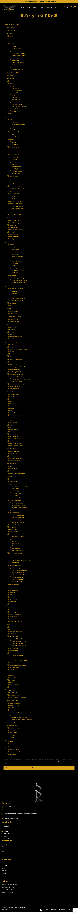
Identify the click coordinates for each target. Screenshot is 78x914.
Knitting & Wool (13, 225)
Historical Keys (13, 413)
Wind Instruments (14, 687)
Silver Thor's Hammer (17, 550)
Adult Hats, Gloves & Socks (19, 188)
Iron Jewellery (12, 527)
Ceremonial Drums (14, 678)
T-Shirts (14, 152)
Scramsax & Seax (16, 60)
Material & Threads (14, 227)
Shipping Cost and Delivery (9, 884)
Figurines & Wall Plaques (13, 242)
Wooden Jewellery (14, 584)
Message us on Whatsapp (11, 818)
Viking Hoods (15, 144)
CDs (10, 114)
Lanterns (11, 351)
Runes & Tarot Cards (13, 20)
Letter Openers (13, 422)
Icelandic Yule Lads (14, 749)
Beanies (14, 142)
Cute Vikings (15, 254)
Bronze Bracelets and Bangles (19, 484)
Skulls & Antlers (13, 732)
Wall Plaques (12, 275)
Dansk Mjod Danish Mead (15, 631)
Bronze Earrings (16, 491)
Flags (10, 410)
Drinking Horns (13, 364)
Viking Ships (15, 272)
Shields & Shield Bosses (18, 62)
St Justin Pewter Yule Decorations (18, 752)
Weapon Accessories (17, 69)
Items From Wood (12, 463)
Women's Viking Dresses (18, 208)
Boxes (10, 466)
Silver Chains (15, 541)
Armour (11, 36)
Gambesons (15, 39)
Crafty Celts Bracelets (17, 503)
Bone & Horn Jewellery (15, 479)
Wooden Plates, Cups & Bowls (17, 473)
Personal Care (10, 690)
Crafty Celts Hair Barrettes (19, 505)
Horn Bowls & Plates (14, 369)
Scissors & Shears (14, 234)
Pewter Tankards (13, 456)
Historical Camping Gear (13, 342)
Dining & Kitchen (13, 347)
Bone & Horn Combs (14, 693)
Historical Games (13, 311)
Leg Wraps (14, 196)
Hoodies (14, 150)
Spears (13, 65)
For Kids (9, 286)
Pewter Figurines (16, 268)
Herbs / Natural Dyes (14, 223)
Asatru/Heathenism (17, 90)
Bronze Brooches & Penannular (20, 486)
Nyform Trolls (15, 265)
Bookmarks (12, 81)
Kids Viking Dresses (16, 169)
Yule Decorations (11, 747)
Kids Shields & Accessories (18, 298)
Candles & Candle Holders (16, 399)
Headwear (12, 139)
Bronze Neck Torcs (16, 493)
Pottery (11, 434)
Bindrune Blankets (14, 394)
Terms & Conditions (7, 892)
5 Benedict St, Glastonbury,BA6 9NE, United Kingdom (23, 813)
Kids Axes (14, 296)
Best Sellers (10, 75)
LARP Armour (12, 595)
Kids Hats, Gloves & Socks (18, 191)
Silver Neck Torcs (16, 546)
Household (10, 392)
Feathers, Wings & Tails (15, 728)
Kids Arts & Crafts (14, 303)
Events (3, 846)
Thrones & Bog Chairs (15, 439)
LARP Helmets (12, 601)
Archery (14, 46)
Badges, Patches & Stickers (14, 73)
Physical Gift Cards (14, 321)
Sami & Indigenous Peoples (19, 106)
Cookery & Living (16, 93)
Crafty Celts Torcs (16, 510)
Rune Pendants (13, 532)
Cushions (11, 408)
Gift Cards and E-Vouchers (14, 316)
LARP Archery (12, 592)
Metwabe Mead (13, 653)
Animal (13, 247)
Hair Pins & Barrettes (14, 525)
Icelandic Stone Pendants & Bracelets (22, 560)
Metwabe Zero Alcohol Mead (19, 660)
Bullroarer (11, 675)
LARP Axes (11, 597)
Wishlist (4, 873)
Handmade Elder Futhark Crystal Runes (22, 719)
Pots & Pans (12, 354)
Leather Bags (12, 610)
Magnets (11, 425)
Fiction (13, 95)
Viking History (15, 111)
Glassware (9, 325)
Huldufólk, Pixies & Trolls (18, 261)
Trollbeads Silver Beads (18, 579)
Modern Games (13, 313)
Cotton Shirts (15, 179)
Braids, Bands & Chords (15, 220)
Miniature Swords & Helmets (19, 55)
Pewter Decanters (14, 451)
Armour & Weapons (12, 33)
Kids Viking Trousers (17, 171)
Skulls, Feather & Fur (12, 725)
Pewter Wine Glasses (14, 460)
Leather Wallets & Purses (15, 621)
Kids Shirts (14, 162)
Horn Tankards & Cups (15, 388)
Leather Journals (13, 616)
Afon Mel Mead (13, 627)
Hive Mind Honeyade (17, 639)
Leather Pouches (13, 619)
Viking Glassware (13, 339)
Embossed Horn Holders (18, 377)
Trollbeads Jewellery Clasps (19, 575)
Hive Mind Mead (13, 636)
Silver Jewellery (13, 534)
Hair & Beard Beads (14, 512)
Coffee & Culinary (12, 212)
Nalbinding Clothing (14, 186)
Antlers (13, 735)
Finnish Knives (15, 51)
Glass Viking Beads (16, 558)
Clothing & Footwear (12, 117)
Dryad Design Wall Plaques (19, 278)
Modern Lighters (13, 429)
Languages (14, 97)
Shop (3, 863)
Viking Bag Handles (14, 236)
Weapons (11, 44)
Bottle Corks (12, 327)
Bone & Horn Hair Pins (14, 695)
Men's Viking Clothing (14, 176)
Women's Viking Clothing (15, 203)
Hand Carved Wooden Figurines (20, 259)
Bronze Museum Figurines (18, 252)
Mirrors (11, 427)
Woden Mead (12, 670)
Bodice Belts (15, 122)
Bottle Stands (12, 397)
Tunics (13, 183)
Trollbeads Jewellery (14, 565)
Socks (13, 198)
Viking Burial (10, 741)
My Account (5, 865)
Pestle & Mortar (13, 432)
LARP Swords (12, 604)
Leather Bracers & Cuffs (15, 614)
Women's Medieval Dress (16, 201)
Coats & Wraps (16, 137)
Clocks (11, 401)
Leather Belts (15, 127)
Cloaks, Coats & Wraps (15, 132)
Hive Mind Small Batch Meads (19, 641)
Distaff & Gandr (13, 30)
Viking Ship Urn (13, 744)
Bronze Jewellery (13, 481)
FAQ (3, 851)
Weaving (11, 239)
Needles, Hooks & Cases (15, 232)
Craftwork (9, 218)
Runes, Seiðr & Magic (17, 104)
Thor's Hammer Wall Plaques (19, 280)
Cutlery (11, 344)
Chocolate (12, 629)
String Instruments (14, 685)
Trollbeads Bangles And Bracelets (20, 568)
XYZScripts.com (46, 913)
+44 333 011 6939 (11, 806)
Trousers (14, 181)
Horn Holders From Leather (16, 374)
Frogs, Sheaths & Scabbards (19, 53)
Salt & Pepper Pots (14, 436)
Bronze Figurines (16, 249)
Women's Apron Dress (17, 206)
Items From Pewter (12, 449)
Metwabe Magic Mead (17, 655)
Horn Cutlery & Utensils (15, 372)
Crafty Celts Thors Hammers (19, 507)
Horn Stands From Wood (15, 386)
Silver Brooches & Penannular (19, 539)
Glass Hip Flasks (13, 332)
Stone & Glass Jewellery (15, 553)
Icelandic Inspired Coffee (16, 215)
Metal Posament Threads (16, 229)
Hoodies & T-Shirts (14, 147)
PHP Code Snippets (33, 913)
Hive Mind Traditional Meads (19, 645)
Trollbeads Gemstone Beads (19, 570)
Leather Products (11, 607)
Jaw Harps (12, 680)
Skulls (13, 737)
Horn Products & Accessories (14, 359)
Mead (8, 624)
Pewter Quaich (13, 453)
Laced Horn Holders (17, 381)
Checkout (4, 870)
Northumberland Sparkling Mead (17, 665)
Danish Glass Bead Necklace (19, 556)
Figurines (11, 244)
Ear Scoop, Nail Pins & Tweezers (17, 697)
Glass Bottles (12, 329)
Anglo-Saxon (15, 86)
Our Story (4, 844)
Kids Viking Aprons (16, 166)
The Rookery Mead (14, 667)
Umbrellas (12, 441)
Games (9, 308)
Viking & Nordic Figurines (18, 270)
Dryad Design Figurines (18, 256)
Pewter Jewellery (13, 529)
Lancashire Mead (13, 648)
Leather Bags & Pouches (15, 612)
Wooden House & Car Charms (17, 471)
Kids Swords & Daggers (18, 300)
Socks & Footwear (14, 193)
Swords (13, 67)
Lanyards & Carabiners (18, 420)
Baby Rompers (15, 157)
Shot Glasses (12, 334)
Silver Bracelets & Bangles (18, 536)
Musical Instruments (12, 673)
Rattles (11, 682)
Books (10, 83)
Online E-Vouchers (14, 319)
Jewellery (9, 476)
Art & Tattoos (15, 88)
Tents (10, 356)
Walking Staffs (13, 468)
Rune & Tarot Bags (14, 705)
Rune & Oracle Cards (14, 703)
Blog (3, 849)
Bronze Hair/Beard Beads (18, 517)
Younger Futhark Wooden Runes (20, 722)
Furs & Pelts (12, 730)
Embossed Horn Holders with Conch (21, 379)
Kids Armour (15, 293)
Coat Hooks (12, 406)
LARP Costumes (13, 599)
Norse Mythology (16, 99)
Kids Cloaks (14, 159)
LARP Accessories (13, 590)
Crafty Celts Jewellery (15, 500)
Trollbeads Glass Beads (18, 572)
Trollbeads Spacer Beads (18, 582)
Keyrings (14, 418)
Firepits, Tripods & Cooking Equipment (19, 349)
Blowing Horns (13, 362)
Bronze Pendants (16, 495)
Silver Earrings (15, 543)
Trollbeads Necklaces (17, 577)
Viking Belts (14, 129)
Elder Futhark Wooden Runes (19, 717)
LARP (8, 587)
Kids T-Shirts (15, 164)
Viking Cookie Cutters (15, 443)
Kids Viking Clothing (14, 155)
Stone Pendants (16, 562)
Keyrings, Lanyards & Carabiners (17, 415)
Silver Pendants (16, 548)
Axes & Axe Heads (16, 48)
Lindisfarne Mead (13, 650)
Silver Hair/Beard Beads (18, 522)
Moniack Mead (13, 663)
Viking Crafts (15, 109)
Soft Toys (11, 305)
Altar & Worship (11, 27)
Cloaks (13, 134)
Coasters (11, 403)
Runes (13, 102)
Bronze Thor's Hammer (18, 498)
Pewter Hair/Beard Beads (18, 520)
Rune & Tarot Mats (14, 708)
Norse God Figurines (17, 263)
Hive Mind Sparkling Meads (18, 643)
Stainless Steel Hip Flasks (15, 336)
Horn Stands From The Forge (16, 384)
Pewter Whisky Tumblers (15, 458)
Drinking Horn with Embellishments (21, 367)
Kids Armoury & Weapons (16, 288)
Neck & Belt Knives (16, 58)
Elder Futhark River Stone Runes (20, 715)
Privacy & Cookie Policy (8, 890)
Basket (3, 868)
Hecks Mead (12, 634)
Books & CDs (10, 78)
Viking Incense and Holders (16, 445)
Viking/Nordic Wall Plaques (18, 282)
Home (5, 20)
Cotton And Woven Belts (18, 124)
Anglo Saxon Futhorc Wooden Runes (21, 713)
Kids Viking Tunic (16, 173)
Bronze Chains (15, 488)
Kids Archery (15, 291)
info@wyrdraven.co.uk (14, 809)
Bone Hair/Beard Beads (18, 515)
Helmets (14, 41)
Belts (10, 119)
